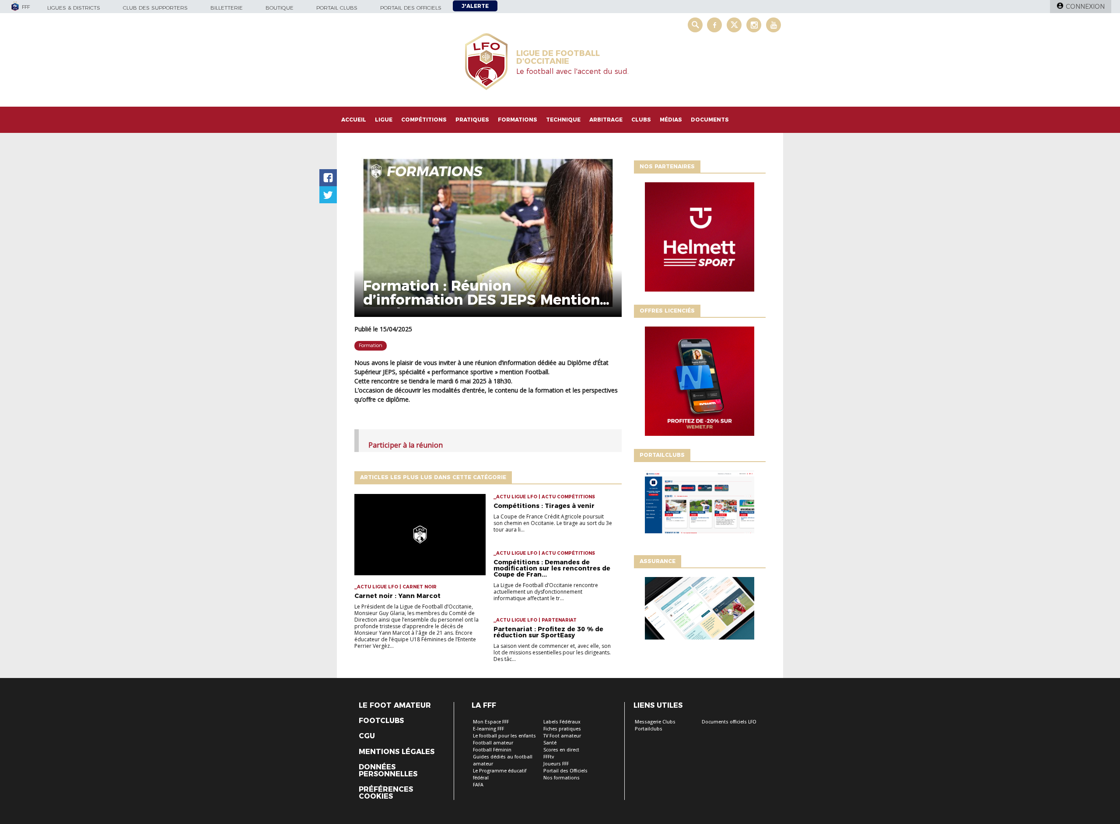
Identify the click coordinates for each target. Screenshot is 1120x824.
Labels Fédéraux (562, 722)
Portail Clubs (336, 7)
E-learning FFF (488, 729)
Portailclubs (648, 729)
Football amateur (493, 743)
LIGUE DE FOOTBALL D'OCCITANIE (558, 57)
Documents (710, 119)
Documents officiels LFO (729, 722)
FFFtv (548, 757)
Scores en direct (561, 750)
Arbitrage (606, 119)
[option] (699, 239)
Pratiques (472, 119)
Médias (671, 119)
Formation (370, 345)
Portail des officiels (410, 7)
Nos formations (561, 778)
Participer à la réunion (405, 445)
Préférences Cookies (386, 793)
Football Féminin (492, 750)
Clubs (641, 119)
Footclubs (381, 720)
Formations (517, 119)
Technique (563, 119)
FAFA (478, 785)
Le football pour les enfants (504, 736)
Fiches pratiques (562, 729)
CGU (367, 736)
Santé (549, 743)
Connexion (1085, 6)
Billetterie (226, 7)
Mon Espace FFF (491, 722)
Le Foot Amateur (395, 705)
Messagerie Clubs (655, 722)
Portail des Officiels (565, 771)
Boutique (280, 7)
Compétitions (424, 119)
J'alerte (475, 6)
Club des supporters (155, 7)
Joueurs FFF (556, 764)
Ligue (383, 119)
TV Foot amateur (562, 736)
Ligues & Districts (73, 7)
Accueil (353, 119)
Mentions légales (396, 751)
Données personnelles (388, 771)
